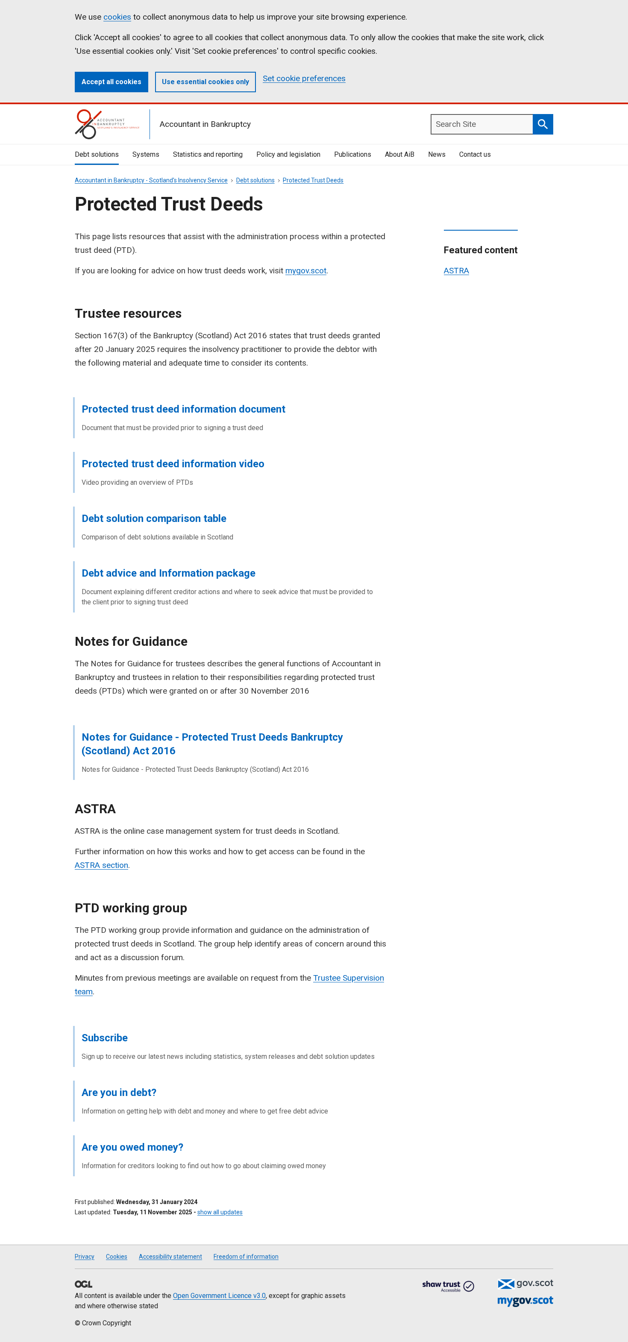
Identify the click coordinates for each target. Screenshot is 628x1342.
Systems (145, 154)
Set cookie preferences (304, 78)
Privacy (84, 1256)
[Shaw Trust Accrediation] (448, 1287)
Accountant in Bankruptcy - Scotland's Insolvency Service (151, 180)
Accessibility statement (170, 1256)
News (437, 154)
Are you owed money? (132, 1147)
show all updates (220, 1212)
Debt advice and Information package (168, 573)
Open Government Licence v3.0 (219, 1296)
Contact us (475, 154)
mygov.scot (305, 270)
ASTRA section (101, 865)
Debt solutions (97, 154)
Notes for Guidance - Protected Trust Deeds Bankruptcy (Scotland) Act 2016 (212, 744)
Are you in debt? (119, 1093)
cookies (117, 17)
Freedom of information (246, 1256)
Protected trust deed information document (183, 409)
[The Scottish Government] (525, 1284)
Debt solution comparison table (154, 518)
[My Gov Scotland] (525, 1301)
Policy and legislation (288, 154)
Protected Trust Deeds (313, 180)
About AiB (399, 154)
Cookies (116, 1256)
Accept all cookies (111, 82)
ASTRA (456, 270)
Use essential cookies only (205, 82)
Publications (352, 154)
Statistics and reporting (208, 154)
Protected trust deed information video (173, 464)
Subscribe (105, 1038)
